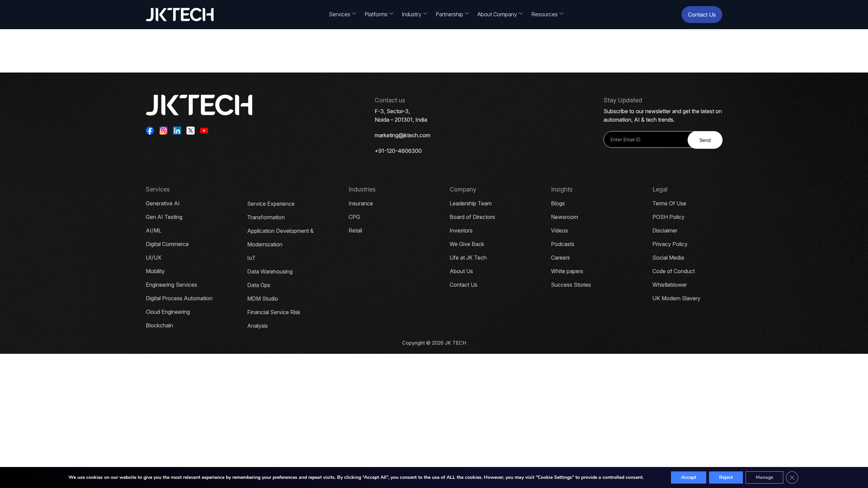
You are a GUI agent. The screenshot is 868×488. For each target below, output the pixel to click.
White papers (567, 271)
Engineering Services (171, 284)
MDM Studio (262, 298)
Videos (559, 230)
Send (705, 140)
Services (339, 14)
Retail (355, 230)
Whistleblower (669, 284)
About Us (461, 271)
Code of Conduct (673, 271)
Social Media (668, 257)
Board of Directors (472, 217)
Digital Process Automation (179, 298)
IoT (251, 258)
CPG (354, 217)
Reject (726, 477)
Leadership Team (471, 203)
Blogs (558, 203)
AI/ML (153, 230)
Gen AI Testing (164, 217)
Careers (560, 257)
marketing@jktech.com (402, 135)
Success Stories (571, 284)
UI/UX (153, 257)
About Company (497, 14)
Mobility (155, 271)
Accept (688, 477)
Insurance (361, 203)
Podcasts (562, 244)
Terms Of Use (669, 203)
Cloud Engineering (168, 311)
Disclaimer (664, 230)
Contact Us (702, 14)
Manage (764, 477)
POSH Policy (668, 217)
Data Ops (258, 285)
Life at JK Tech (468, 257)
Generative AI (163, 203)
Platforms (376, 14)
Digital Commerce (167, 244)
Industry (411, 14)
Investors (461, 230)
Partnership (449, 14)
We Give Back (467, 244)
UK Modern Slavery (676, 298)
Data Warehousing (270, 271)
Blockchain (159, 325)
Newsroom (564, 217)
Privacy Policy (670, 244)
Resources (544, 14)
